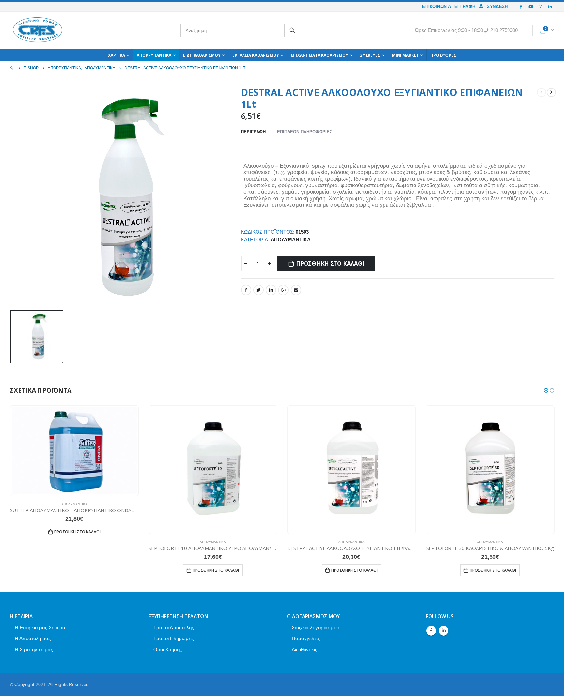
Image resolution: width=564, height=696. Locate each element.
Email (296, 290)
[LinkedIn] (550, 6)
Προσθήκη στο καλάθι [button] (77, 532)
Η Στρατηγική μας (34, 649)
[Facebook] (521, 6)
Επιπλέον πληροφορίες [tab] (304, 131)
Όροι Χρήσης (167, 649)
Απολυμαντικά (291, 239)
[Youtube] (530, 6)
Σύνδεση (497, 6)
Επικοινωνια (436, 6)
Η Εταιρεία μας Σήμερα (40, 627)
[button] (546, 390)
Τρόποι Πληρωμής (173, 638)
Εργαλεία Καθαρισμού (255, 55)
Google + (283, 290)
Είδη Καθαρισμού (202, 55)
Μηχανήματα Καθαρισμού (319, 55)
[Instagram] (540, 6)
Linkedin (443, 631)
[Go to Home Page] (12, 68)
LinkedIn (271, 290)
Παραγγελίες (306, 638)
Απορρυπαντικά (154, 55)
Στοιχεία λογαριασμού (315, 627)
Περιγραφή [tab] (253, 131)
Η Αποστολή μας (33, 638)
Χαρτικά (116, 55)
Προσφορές (443, 55)
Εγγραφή (464, 6)
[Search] (292, 30)
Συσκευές (370, 55)
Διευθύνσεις (304, 649)
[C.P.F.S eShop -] (37, 30)
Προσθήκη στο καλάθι (330, 263)
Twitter (258, 290)
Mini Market (405, 55)
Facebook (246, 290)
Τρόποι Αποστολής (173, 627)
